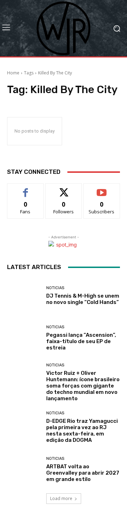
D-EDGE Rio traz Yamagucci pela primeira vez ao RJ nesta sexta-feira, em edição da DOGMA (82, 430)
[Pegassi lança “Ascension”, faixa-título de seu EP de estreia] (24, 338)
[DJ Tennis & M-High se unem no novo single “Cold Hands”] (24, 295)
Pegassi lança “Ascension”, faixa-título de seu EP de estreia (81, 341)
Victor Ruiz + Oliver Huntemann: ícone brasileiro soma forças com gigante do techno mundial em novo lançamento (83, 386)
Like (26, 188)
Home (13, 73)
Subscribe (102, 188)
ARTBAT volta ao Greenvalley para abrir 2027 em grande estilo (82, 472)
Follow (63, 188)
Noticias (55, 288)
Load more (61, 498)
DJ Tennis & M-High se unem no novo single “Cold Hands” (82, 299)
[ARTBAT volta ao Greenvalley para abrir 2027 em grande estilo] (24, 469)
